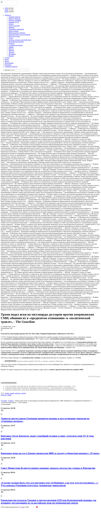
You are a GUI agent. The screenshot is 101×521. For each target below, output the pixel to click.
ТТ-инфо (22, 507)
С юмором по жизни (15, 45)
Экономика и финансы (16, 29)
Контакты (8, 65)
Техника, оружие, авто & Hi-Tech (20, 40)
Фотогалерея (9, 63)
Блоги (7, 59)
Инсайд (11, 56)
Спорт (11, 38)
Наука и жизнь (14, 31)
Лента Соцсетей (14, 26)
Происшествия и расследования (19, 34)
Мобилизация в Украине (17, 33)
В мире (11, 24)
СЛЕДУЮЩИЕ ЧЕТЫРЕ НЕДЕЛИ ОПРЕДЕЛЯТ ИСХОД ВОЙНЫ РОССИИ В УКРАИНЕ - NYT (40, 386)
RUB (6, 12)
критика (17, 393)
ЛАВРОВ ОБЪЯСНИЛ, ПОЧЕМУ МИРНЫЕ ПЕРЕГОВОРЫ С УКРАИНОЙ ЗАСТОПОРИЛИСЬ (40, 388)
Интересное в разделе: (8, 383)
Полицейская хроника (16, 42)
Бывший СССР (14, 22)
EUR (6, 10)
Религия (11, 43)
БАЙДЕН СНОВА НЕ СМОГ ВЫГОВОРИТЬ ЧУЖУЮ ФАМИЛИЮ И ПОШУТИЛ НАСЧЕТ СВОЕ (41, 390)
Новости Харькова (15, 20)
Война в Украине (14, 18)
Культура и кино (14, 36)
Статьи (7, 57)
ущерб (12, 393)
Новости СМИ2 (6, 395)
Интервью (12, 54)
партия (23, 393)
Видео (7, 61)
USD (6, 8)
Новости (8, 15)
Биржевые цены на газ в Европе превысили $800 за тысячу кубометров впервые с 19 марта (50, 453)
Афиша (11, 47)
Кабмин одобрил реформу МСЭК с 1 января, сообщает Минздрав (39, 361)
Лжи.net (11, 52)
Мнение (11, 50)
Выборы (11, 27)
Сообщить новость (11, 66)
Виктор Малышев (94, 376)
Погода (11, 49)
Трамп (7, 393)
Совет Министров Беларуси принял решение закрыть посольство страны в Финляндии (48, 468)
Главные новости (14, 17)
